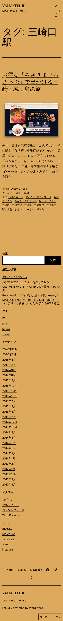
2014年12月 (9, 422)
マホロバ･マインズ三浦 (38, 197)
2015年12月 (9, 385)
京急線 (30, 209)
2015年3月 (9, 411)
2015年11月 (9, 390)
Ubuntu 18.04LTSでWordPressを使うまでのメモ (31, 288)
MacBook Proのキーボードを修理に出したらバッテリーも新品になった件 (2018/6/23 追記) (31, 301)
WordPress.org (11, 515)
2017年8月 (9, 375)
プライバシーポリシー (16, 600)
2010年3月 (9, 484)
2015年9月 (9, 401)
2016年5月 (9, 380)
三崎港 (28, 205)
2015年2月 (9, 417)
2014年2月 (9, 453)
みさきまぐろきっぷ (26, 201)
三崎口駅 (17, 205)
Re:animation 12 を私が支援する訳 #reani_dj (30, 295)
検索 (5, 253)
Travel (25, 193)
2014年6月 (9, 437)
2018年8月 (9, 359)
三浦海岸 (39, 205)
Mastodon (8, 534)
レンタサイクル (47, 201)
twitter (6, 523)
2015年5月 (9, 406)
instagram (8, 549)
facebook (8, 539)
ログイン (7, 499)
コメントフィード (13, 510)
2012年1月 (8, 469)
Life (18, 193)
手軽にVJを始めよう (14, 277)
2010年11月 (9, 474)
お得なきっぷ (15, 197)
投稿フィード (10, 505)
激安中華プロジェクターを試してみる (25, 282)
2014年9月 (9, 432)
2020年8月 (9, 354)
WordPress (36, 607)
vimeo (6, 544)
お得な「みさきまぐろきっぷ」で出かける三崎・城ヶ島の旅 (30, 81)
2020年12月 (9, 349)
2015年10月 (9, 396)
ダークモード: (47, 617)
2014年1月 (8, 458)
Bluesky (7, 528)
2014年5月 (9, 443)
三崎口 (6, 205)
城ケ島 (40, 209)
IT (3, 318)
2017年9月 (9, 370)
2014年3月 (9, 448)
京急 (9, 209)
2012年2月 (9, 463)
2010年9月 (9, 479)
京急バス (19, 209)
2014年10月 (9, 427)
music (6, 329)
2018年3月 (9, 364)
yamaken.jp (13, 6)
